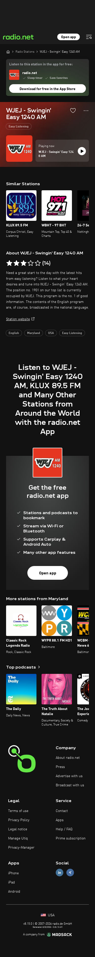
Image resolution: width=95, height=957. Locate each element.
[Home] (8, 52)
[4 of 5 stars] (30, 263)
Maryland (33, 333)
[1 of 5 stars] (9, 263)
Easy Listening (19, 126)
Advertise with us (69, 776)
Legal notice (17, 829)
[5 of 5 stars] (37, 263)
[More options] (86, 111)
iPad (11, 882)
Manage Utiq (18, 838)
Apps (60, 820)
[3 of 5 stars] (23, 263)
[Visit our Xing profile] (70, 872)
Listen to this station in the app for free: (41, 64)
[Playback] (82, 151)
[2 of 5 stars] (16, 263)
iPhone (13, 873)
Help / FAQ (64, 829)
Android (14, 891)
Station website (18, 319)
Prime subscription (71, 838)
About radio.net (68, 758)
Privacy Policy (18, 820)
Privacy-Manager (21, 847)
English (14, 333)
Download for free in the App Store (47, 89)
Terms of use (18, 811)
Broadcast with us (70, 785)
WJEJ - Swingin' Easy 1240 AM (56, 154)
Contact (62, 811)
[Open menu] (89, 37)
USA (51, 333)
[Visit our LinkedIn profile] (60, 872)
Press (60, 767)
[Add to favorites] (73, 110)
